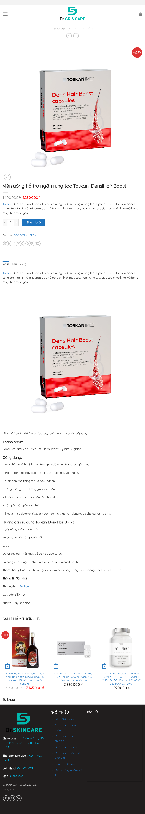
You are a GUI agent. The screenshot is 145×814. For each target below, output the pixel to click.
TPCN (76, 29)
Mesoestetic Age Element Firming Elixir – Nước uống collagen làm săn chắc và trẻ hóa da (73, 677)
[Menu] (5, 14)
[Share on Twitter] (19, 243)
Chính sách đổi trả (66, 747)
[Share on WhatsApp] (6, 243)
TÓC (89, 29)
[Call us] (19, 798)
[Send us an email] (12, 798)
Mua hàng (33, 222)
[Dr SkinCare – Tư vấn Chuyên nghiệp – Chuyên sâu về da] (72, 14)
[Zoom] (7, 177)
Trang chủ (59, 29)
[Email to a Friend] (25, 243)
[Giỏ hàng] (140, 14)
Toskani (7, 204)
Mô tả (6, 264)
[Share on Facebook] (12, 243)
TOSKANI (24, 235)
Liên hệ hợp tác (65, 764)
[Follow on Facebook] (6, 798)
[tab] (6, 264)
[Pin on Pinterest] (31, 243)
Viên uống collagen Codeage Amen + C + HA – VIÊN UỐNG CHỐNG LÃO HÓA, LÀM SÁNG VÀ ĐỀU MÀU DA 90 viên (121, 678)
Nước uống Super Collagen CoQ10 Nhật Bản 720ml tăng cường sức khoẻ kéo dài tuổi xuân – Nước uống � (24, 678)
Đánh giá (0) (19, 264)
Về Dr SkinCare (64, 719)
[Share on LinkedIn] (38, 243)
